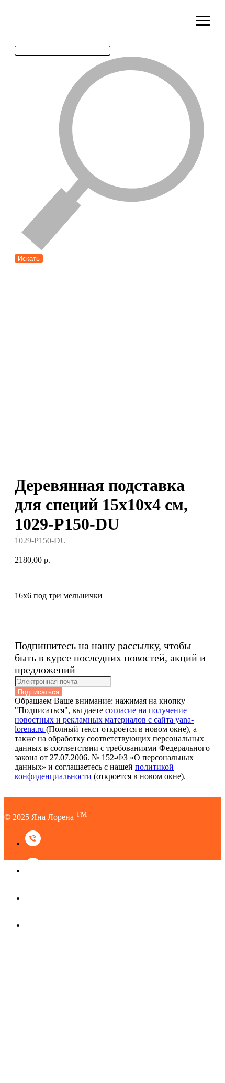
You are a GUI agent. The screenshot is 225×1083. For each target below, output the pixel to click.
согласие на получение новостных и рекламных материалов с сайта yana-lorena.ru (104, 720)
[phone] (33, 843)
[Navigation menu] (203, 21)
